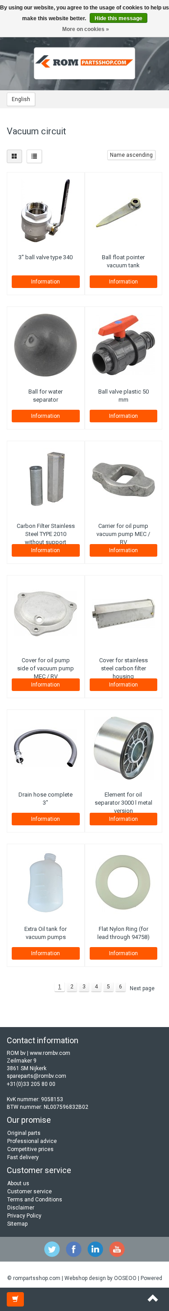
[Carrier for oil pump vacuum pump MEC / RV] (124, 479)
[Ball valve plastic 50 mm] (124, 345)
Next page (142, 988)
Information (45, 282)
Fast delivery (23, 1157)
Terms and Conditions (34, 1199)
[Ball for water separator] (46, 345)
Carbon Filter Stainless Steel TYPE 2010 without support (46, 534)
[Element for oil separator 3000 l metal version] (124, 748)
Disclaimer (20, 1208)
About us (18, 1183)
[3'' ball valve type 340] (46, 210)
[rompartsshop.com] (85, 63)
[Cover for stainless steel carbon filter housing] (124, 613)
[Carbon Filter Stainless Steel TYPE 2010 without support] (46, 479)
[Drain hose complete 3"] (46, 748)
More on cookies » (85, 29)
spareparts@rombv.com (36, 1076)
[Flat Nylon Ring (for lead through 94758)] (124, 882)
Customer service (29, 1191)
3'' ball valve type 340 (45, 257)
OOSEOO (125, 1278)
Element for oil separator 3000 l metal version (123, 802)
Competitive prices (30, 1149)
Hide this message (118, 18)
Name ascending (131, 155)
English (21, 99)
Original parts (24, 1133)
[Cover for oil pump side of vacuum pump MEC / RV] (46, 613)
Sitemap (17, 1224)
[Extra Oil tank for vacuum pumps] (46, 882)
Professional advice (32, 1141)
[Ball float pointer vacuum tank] (124, 210)
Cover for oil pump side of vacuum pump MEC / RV (45, 668)
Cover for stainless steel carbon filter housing (123, 668)
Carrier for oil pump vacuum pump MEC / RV (123, 534)
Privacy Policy (24, 1216)
